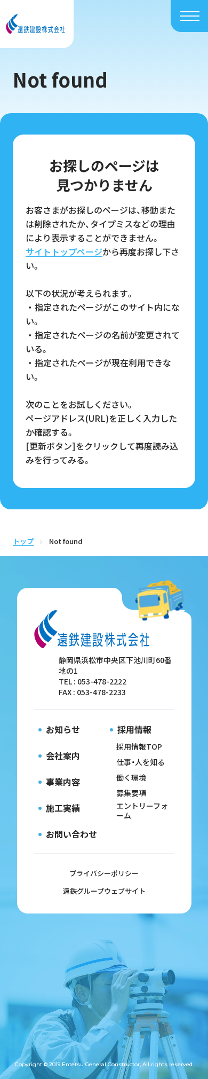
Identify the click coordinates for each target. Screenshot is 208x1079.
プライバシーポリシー (104, 873)
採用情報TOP (139, 746)
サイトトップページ (64, 251)
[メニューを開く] (190, 16)
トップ (23, 541)
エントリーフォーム (142, 810)
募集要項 (131, 792)
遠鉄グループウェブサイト (104, 891)
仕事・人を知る (140, 762)
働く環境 (131, 777)
